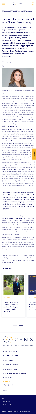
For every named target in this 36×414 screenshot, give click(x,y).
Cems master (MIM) (11, 351)
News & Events (14, 10)
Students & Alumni (11, 365)
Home (3, 10)
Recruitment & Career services (16, 374)
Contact (5, 390)
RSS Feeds (8, 377)
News (24, 10)
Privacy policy (6, 404)
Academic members (11, 356)
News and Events (11, 369)
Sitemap (4, 407)
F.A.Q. (3, 398)
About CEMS (9, 360)
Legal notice (6, 401)
